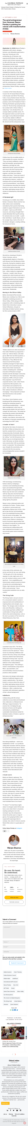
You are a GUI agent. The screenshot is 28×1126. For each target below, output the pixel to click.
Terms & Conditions (19, 1114)
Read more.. (5, 1103)
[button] (15, 1054)
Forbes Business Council (10, 975)
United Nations (17, 1001)
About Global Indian (14, 1065)
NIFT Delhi (6, 988)
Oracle (12, 988)
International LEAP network (10, 981)
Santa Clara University (9, 991)
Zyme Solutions (14, 1004)
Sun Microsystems (8, 994)
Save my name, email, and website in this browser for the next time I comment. (14, 958)
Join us (5, 1114)
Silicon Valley (20, 991)
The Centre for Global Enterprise (12, 998)
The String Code (8, 1001)
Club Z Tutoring (17, 972)
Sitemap (11, 1114)
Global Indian (7, 978)
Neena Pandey (7, 985)
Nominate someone (14, 902)
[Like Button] (5, 831)
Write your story (14, 897)
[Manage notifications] (24, 1123)
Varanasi (6, 1004)
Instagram (19, 828)
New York (15, 985)
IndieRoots (15, 978)
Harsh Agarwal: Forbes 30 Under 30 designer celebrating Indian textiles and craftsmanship (12, 1044)
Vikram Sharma (14, 848)
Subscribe (14, 1116)
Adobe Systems (7, 972)
